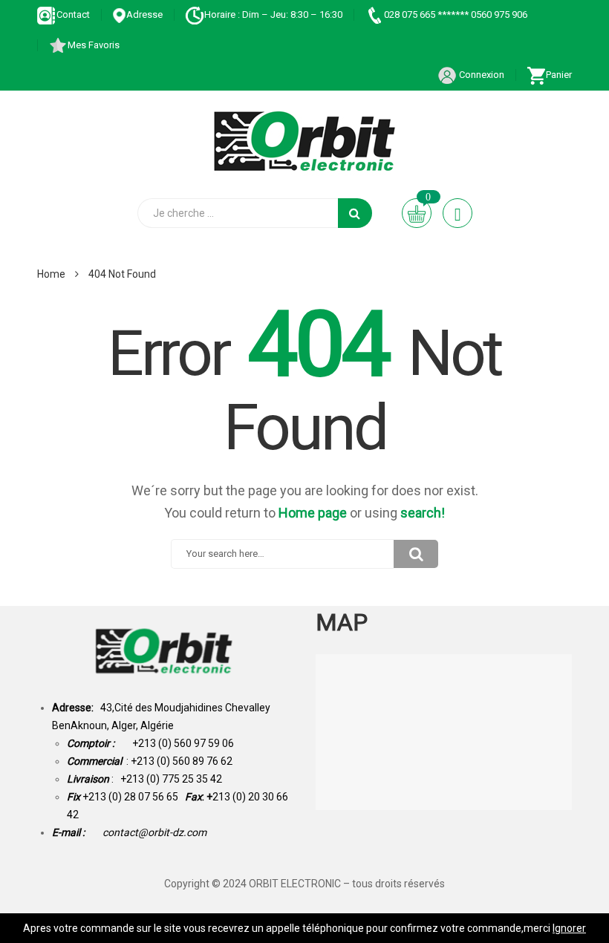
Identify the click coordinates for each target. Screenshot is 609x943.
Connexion (480, 74)
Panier (559, 74)
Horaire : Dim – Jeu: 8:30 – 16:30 (273, 14)
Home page (313, 513)
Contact (73, 14)
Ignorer (569, 928)
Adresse (144, 14)
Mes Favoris (94, 44)
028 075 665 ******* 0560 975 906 (455, 14)
